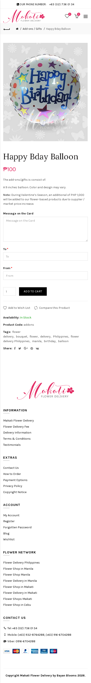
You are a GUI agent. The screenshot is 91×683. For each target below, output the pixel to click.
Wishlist (9, 539)
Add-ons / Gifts (32, 28)
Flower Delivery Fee (16, 426)
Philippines (60, 336)
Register (9, 521)
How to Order (12, 474)
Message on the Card (18, 213)
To (4, 249)
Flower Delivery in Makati (20, 593)
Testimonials (12, 445)
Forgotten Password (17, 527)
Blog (6, 533)
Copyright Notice (14, 492)
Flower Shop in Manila (18, 569)
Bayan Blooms (67, 675)
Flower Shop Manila (16, 574)
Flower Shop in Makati (18, 587)
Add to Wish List (19, 308)
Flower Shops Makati (17, 599)
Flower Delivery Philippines (21, 562)
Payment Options (15, 480)
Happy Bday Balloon (58, 28)
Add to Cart (33, 291)
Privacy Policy (12, 486)
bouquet (21, 336)
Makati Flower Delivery (18, 420)
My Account (11, 515)
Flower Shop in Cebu (17, 605)
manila (36, 341)
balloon (63, 341)
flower (34, 336)
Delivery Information (17, 432)
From (6, 268)
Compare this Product (54, 308)
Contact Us (11, 468)
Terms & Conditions (17, 438)
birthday (50, 341)
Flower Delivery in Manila (20, 581)
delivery (45, 336)
